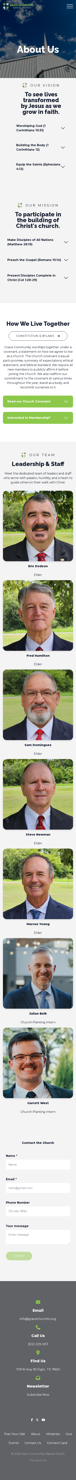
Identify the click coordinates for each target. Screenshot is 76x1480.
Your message (17, 1226)
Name (11, 1156)
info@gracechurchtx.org (38, 1319)
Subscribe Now (38, 1394)
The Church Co (38, 1460)
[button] (70, 6)
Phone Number (18, 1202)
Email (11, 1179)
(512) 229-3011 (38, 1344)
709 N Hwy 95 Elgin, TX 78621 (38, 1369)
